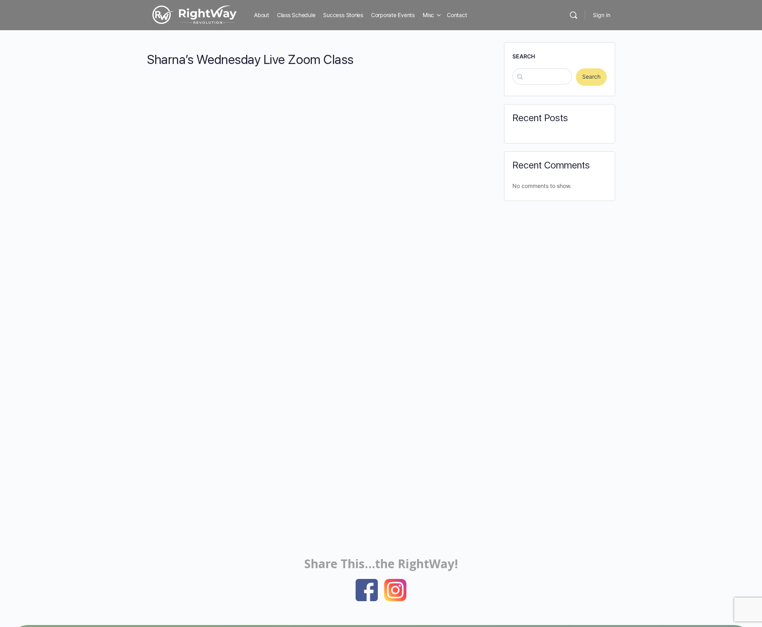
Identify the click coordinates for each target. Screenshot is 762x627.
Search (523, 56)
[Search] (573, 15)
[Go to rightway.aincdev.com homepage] (194, 14)
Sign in (601, 15)
